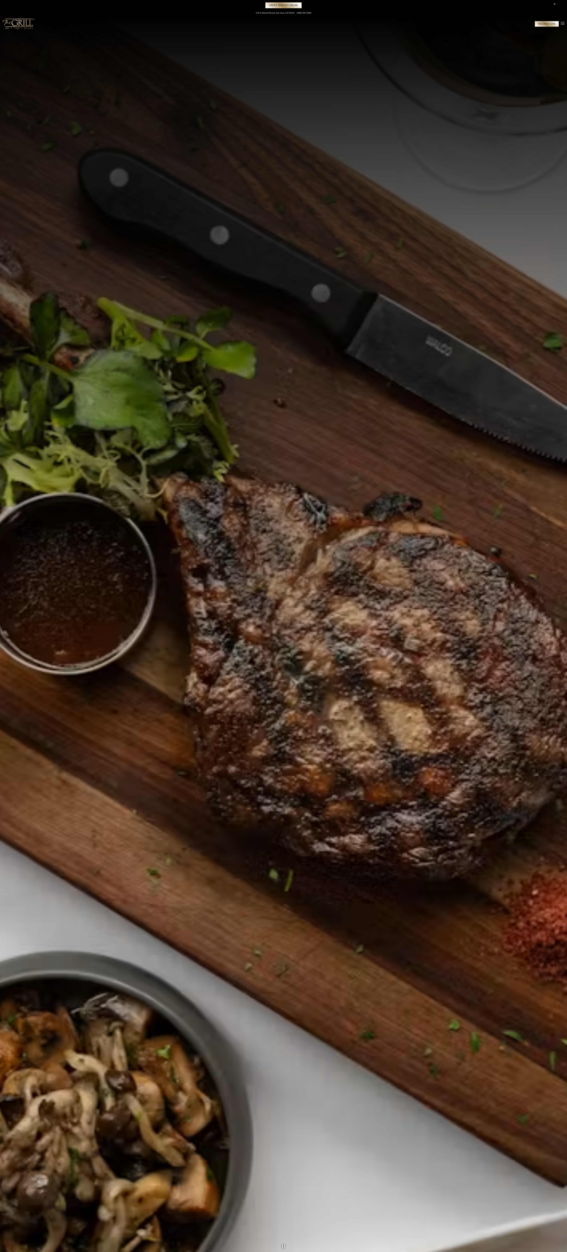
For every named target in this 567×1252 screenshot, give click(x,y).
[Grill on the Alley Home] (18, 24)
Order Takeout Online (283, 5)
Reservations (546, 24)
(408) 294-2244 (304, 13)
